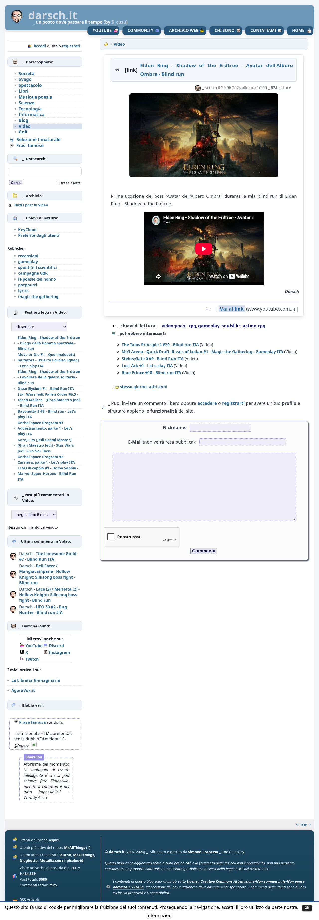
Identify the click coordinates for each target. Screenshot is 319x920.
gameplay (28, 261)
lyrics (23, 290)
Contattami (263, 30)
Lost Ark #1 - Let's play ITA (147, 365)
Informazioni (159, 915)
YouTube (102, 30)
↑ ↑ (304, 824)
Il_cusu (118, 22)
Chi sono (225, 30)
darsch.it (52, 15)
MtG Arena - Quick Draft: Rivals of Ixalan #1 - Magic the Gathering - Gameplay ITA (202, 351)
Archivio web (184, 30)
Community (140, 30)
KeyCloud (27, 229)
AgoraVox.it (23, 690)
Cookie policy (233, 851)
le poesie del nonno (37, 279)
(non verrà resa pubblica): (162, 442)
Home (298, 30)
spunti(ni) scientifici (37, 267)
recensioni (28, 256)
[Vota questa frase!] (33, 746)
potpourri (27, 285)
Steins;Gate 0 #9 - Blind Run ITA (153, 358)
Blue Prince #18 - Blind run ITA (151, 372)
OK (307, 907)
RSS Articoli (29, 899)
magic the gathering (38, 296)
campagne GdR (33, 273)
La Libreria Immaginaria (35, 680)
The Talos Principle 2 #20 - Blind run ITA (160, 344)
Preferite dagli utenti (38, 235)
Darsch (26, 553)
